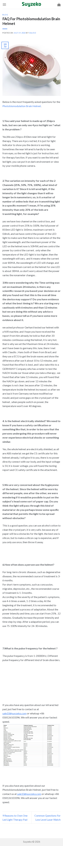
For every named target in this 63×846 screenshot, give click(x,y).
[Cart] (59, 4)
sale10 (32, 33)
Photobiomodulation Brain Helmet (21, 106)
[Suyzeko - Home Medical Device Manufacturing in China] (31, 4)
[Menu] (4, 4)
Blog (5, 15)
